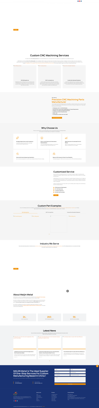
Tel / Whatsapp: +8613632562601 (72, 395)
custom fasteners (38, 63)
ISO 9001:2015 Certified (60, 192)
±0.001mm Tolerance (59, 190)
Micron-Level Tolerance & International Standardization (48, 142)
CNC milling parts (27, 63)
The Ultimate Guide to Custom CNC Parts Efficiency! (74, 351)
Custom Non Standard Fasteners (74, 80)
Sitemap (43, 406)
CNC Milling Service (25, 80)
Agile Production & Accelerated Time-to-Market (73, 142)
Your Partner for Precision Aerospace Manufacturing (24, 258)
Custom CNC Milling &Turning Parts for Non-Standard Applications (29, 17)
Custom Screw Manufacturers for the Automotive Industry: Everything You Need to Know (49, 352)
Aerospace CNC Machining (28, 255)
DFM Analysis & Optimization (61, 187)
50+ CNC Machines (59, 189)
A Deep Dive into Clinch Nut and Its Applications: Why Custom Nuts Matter (24, 352)
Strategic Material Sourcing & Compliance (24, 141)
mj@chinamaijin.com (72, 396)
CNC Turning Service (49, 80)
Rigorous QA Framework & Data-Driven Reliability (62, 157)
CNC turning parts (32, 63)
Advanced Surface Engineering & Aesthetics (25, 157)
